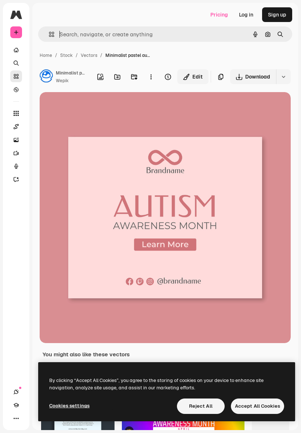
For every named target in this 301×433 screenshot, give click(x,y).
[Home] (16, 50)
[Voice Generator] (16, 166)
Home (46, 55)
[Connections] (16, 392)
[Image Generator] (16, 140)
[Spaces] (16, 126)
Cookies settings (69, 406)
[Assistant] (16, 179)
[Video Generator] (16, 153)
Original (86, 106)
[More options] (151, 76)
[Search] (16, 63)
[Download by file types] (283, 76)
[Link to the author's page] (46, 77)
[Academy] (16, 405)
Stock (66, 55)
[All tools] (16, 113)
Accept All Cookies (257, 406)
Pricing (219, 14)
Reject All (201, 406)
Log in (246, 14)
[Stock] (16, 76)
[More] (16, 418)
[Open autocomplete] (49, 34)
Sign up (277, 14)
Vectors (89, 55)
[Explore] (16, 89)
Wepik (62, 81)
